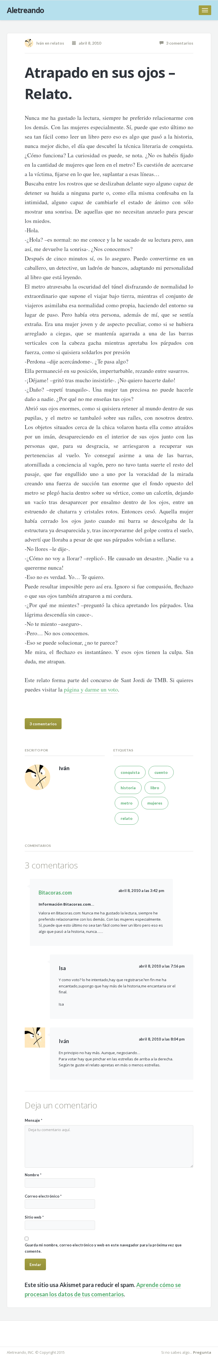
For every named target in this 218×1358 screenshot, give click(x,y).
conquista (130, 772)
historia (128, 787)
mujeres (154, 803)
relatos (57, 43)
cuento (161, 772)
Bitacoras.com (55, 892)
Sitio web (34, 1217)
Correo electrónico (43, 1196)
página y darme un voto (91, 689)
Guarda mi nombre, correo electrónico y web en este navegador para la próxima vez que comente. (103, 1248)
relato (127, 818)
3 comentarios (178, 43)
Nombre (33, 1175)
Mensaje (33, 1120)
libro (154, 787)
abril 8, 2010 (88, 43)
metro (127, 803)
